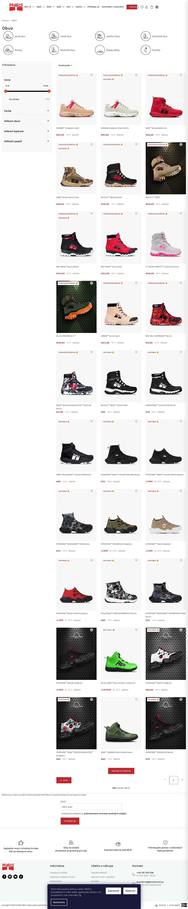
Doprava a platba (58, 872)
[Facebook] (4, 877)
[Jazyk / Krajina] (156, 6)
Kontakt (95, 881)
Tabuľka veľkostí (99, 872)
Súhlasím (130, 890)
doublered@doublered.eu (150, 882)
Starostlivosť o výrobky (102, 877)
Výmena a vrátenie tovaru (62, 877)
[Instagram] (10, 877)
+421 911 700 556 (145, 872)
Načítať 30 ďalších (121, 771)
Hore (65, 780)
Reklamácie (56, 881)
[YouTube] (15, 877)
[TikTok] (21, 877)
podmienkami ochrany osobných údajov (105, 813)
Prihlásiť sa (70, 821)
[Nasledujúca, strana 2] (173, 780)
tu (80, 895)
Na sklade (29, 99)
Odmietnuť (113, 890)
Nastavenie (59, 902)
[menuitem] (27, 7)
